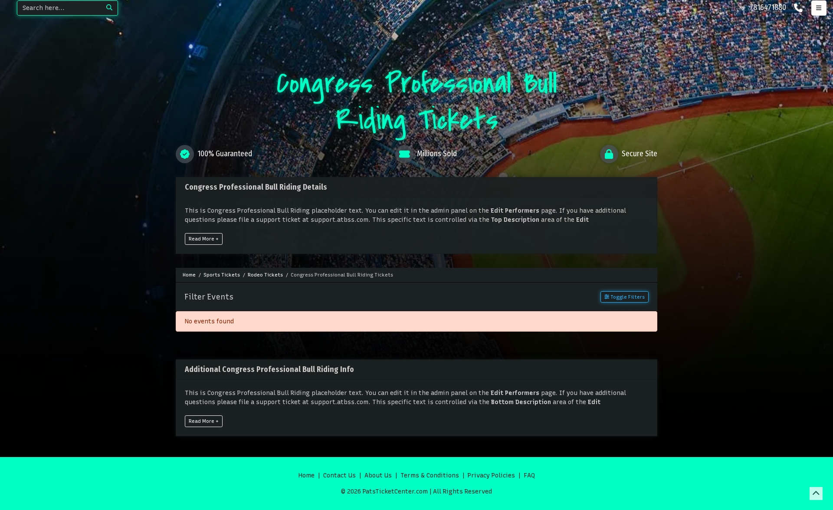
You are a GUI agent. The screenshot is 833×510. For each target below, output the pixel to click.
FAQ (529, 475)
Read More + (204, 239)
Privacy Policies (491, 475)
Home (306, 475)
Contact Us (339, 475)
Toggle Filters (627, 297)
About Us (378, 475)
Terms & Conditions (429, 475)
